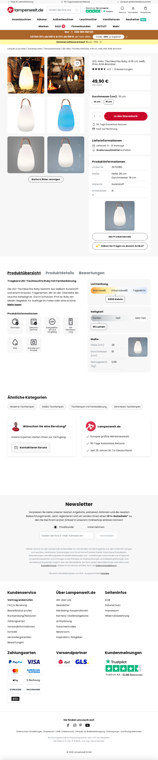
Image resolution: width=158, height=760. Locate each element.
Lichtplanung (64, 621)
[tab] (24, 273)
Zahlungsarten (16, 621)
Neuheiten (135, 19)
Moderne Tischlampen (22, 406)
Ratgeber (77, 637)
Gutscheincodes (66, 626)
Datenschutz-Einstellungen (29, 731)
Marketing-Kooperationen (72, 610)
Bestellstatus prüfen (19, 610)
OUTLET (102, 26)
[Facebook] (70, 725)
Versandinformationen (21, 626)
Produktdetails (60, 272)
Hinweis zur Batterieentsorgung (90, 731)
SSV (108, 36)
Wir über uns (63, 600)
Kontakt (12, 632)
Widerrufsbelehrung (117, 616)
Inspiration (62, 637)
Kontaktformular (48, 565)
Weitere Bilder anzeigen (45, 179)
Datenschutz (113, 605)
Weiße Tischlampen (53, 406)
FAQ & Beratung (17, 605)
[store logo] (25, 10)
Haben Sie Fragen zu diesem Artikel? (122, 245)
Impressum (112, 610)
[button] (25, 115)
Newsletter (63, 605)
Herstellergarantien (19, 637)
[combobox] (63, 9)
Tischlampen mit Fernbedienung (88, 406)
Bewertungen (92, 272)
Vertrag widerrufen (20, 600)
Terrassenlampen (52, 48)
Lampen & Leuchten (16, 48)
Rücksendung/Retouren (21, 616)
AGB (107, 600)
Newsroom (62, 632)
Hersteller (105, 573)
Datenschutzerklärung (106, 565)
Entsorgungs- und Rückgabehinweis (124, 731)
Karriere (61, 616)
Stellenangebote (78, 616)
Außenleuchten (35, 48)
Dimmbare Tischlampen (127, 406)
